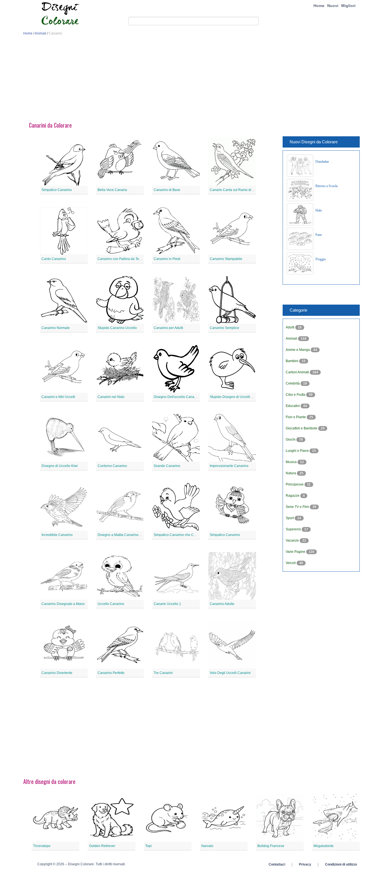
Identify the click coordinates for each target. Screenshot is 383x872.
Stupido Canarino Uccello (117, 328)
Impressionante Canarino (229, 466)
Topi (148, 846)
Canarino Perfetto (111, 673)
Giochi (291, 439)
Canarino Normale (55, 328)
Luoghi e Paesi (298, 451)
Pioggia (320, 259)
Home (318, 5)
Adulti (290, 327)
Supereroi (294, 529)
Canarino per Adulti (168, 328)
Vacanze (293, 540)
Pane (318, 235)
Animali (40, 33)
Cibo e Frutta (296, 395)
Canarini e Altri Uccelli (58, 397)
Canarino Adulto (222, 604)
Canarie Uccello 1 (167, 604)
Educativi (293, 406)
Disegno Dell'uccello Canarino (177, 397)
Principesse (295, 484)
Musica (291, 462)
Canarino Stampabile (226, 259)
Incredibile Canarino (57, 535)
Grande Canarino (167, 466)
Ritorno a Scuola (326, 186)
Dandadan (322, 162)
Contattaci (277, 864)
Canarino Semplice (224, 328)
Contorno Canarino (112, 466)
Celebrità (293, 383)
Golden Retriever (102, 846)
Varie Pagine (296, 552)
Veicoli (291, 563)
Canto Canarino (53, 259)
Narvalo (207, 846)
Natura (291, 473)
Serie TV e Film (298, 507)
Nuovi (332, 5)
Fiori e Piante (296, 417)
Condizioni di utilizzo (341, 864)
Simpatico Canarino (56, 190)
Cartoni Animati (298, 372)
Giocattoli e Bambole (302, 428)
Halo (318, 210)
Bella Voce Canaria (112, 190)
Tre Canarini (163, 673)
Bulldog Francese (270, 846)
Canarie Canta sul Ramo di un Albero (238, 190)
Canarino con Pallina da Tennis (122, 259)
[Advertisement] (191, 81)
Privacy (305, 864)
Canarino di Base (167, 190)
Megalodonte (323, 846)
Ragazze (293, 496)
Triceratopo (41, 846)
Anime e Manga (298, 350)
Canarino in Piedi (167, 259)
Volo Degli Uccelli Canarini (230, 673)
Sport (290, 518)
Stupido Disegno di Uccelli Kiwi (233, 397)
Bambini (292, 361)
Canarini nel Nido (111, 397)
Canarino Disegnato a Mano (63, 604)
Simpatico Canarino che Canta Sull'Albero (186, 535)
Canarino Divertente (56, 673)
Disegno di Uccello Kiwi (59, 466)
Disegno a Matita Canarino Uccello (124, 535)
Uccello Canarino (111, 604)
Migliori (348, 5)
